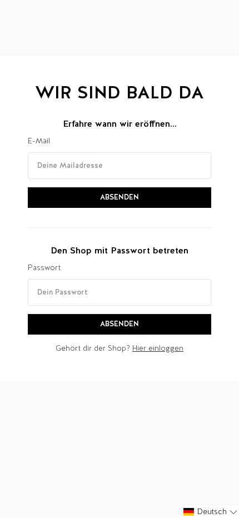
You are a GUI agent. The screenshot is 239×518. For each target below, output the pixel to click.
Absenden (119, 197)
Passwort (44, 267)
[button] (210, 512)
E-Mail (39, 141)
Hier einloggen (157, 348)
